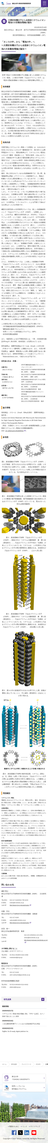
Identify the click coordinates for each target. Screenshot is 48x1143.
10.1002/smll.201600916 (14, 431)
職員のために (14, 1126)
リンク (24, 1126)
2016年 (38, 1064)
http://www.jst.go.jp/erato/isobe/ (19, 905)
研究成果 (7, 999)
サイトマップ (35, 1126)
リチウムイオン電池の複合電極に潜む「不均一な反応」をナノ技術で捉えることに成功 (23, 1015)
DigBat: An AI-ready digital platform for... (15, 1031)
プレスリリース (26, 1064)
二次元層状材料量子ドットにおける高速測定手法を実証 (21, 1024)
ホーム (4, 1064)
